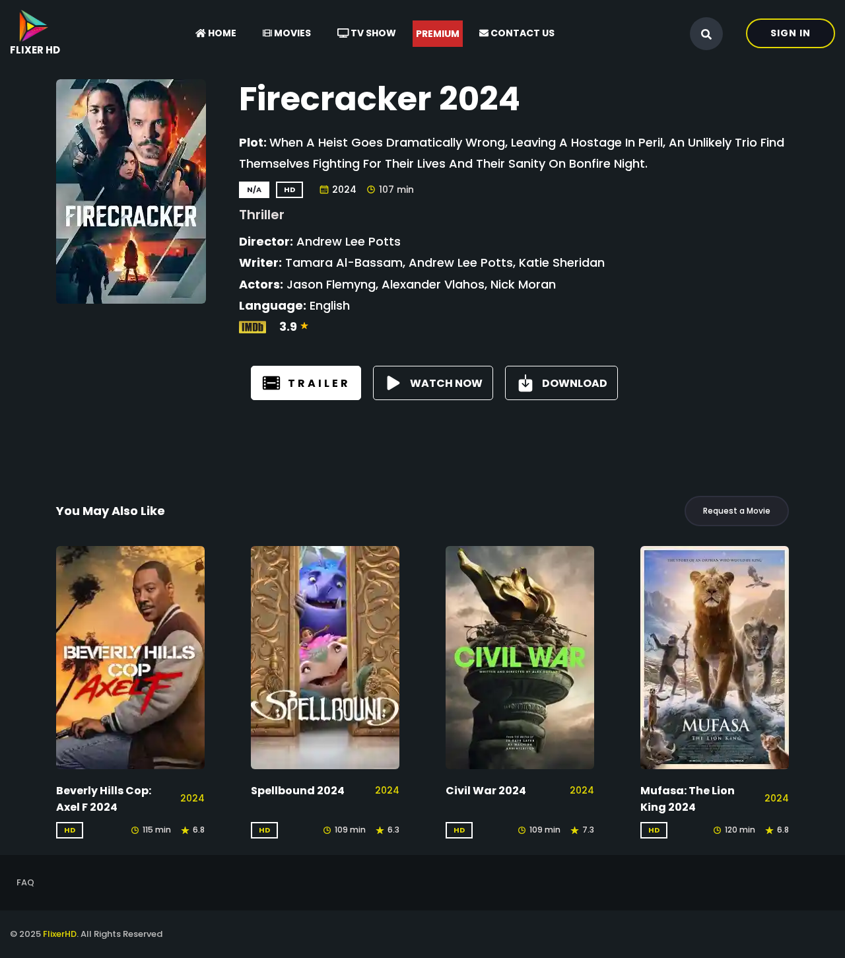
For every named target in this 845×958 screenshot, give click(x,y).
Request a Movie (736, 510)
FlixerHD (60, 934)
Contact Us (522, 33)
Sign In (790, 33)
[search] (706, 34)
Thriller (262, 214)
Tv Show (372, 33)
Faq (25, 882)
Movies (291, 33)
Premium (437, 33)
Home (221, 33)
